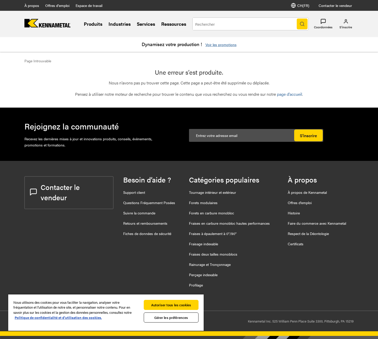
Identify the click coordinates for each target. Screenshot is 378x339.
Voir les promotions (221, 44)
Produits (93, 24)
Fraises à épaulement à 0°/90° (213, 233)
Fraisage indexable (203, 243)
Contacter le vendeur (335, 5)
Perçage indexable (203, 274)
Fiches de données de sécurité (147, 233)
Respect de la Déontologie (308, 233)
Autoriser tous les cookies (171, 304)
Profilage (196, 285)
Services (146, 24)
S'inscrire (308, 135)
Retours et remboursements (145, 223)
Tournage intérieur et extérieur (212, 192)
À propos (31, 5)
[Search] (302, 24)
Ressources (173, 24)
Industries (120, 24)
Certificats (295, 243)
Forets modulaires (203, 202)
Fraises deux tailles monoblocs (213, 254)
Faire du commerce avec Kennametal (317, 223)
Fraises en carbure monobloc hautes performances (229, 223)
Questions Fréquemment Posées (149, 202)
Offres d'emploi (57, 5)
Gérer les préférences (171, 317)
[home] (47, 26)
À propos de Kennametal (307, 192)
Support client (134, 192)
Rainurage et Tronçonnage (210, 264)
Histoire (294, 212)
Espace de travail (89, 5)
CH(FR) (303, 5)
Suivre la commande (139, 212)
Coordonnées (323, 27)
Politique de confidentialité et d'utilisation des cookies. (58, 317)
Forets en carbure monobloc (211, 212)
